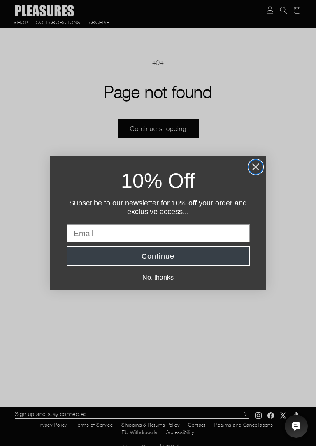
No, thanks (158, 277)
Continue (158, 256)
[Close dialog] (256, 167)
